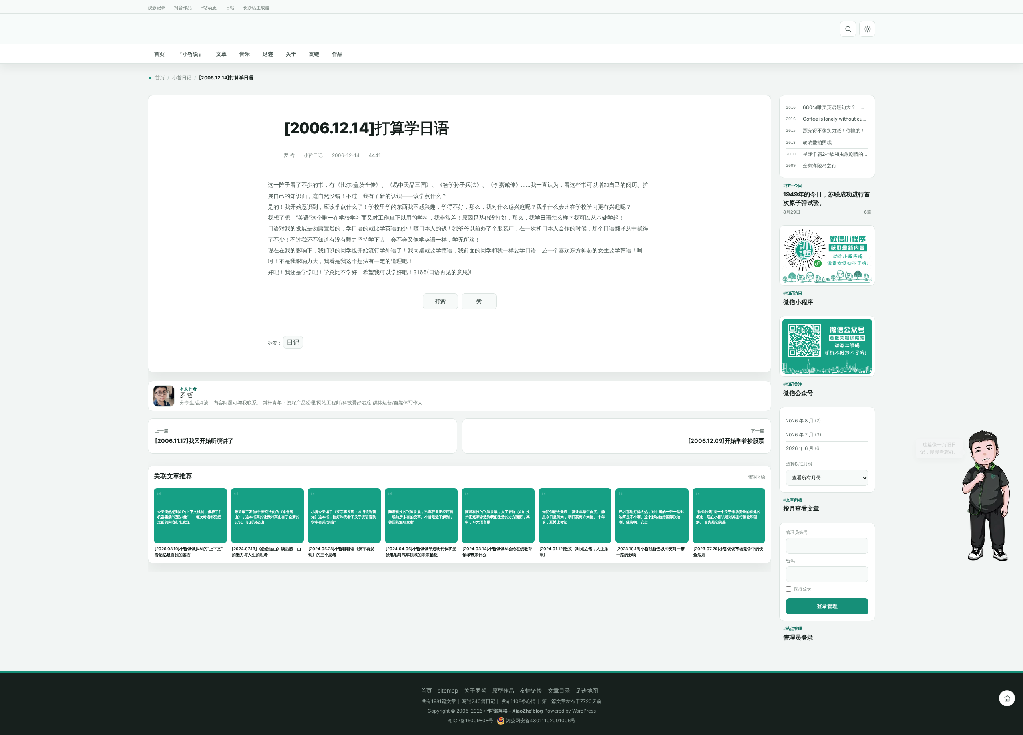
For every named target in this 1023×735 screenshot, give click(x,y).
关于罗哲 (475, 690)
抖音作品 (183, 7)
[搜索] (848, 29)
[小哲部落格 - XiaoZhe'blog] (151, 27)
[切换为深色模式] (867, 29)
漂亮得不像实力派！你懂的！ (834, 130)
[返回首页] (1007, 698)
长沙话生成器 (256, 7)
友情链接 (531, 690)
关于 (291, 54)
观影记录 (156, 7)
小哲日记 (181, 78)
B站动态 (209, 7)
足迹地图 (587, 690)
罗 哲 (289, 155)
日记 (293, 342)
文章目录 (559, 690)
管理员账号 (797, 532)
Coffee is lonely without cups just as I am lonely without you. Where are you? (835, 119)
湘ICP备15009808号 (470, 720)
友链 (314, 54)
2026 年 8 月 (800, 421)
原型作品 (503, 690)
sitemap (448, 690)
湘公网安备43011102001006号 (540, 720)
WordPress (584, 711)
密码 (790, 560)
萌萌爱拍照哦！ (819, 142)
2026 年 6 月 (800, 448)
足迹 (268, 54)
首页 (159, 54)
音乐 (244, 54)
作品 (337, 54)
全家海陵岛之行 (819, 165)
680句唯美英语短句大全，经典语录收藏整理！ (835, 107)
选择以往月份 (799, 463)
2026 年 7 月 (800, 435)
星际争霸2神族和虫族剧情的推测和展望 (835, 154)
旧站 (229, 7)
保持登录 (802, 589)
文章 (221, 54)
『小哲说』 (190, 54)
